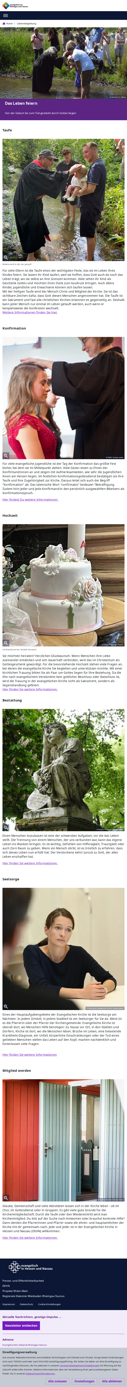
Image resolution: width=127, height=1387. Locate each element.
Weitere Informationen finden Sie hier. (29, 312)
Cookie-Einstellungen (49, 1304)
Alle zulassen (57, 1381)
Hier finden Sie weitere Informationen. (30, 689)
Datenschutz (26, 1304)
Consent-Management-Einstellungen (80, 1365)
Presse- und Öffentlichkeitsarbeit (23, 1280)
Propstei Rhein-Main (15, 1291)
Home (9, 23)
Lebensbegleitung (26, 23)
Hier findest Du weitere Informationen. (30, 500)
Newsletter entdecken (21, 1326)
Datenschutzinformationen (40, 1373)
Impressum (8, 1304)
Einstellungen (84, 1381)
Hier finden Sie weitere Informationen (29, 1055)
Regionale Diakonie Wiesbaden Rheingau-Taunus (33, 1296)
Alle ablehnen (112, 1381)
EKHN (6, 1286)
